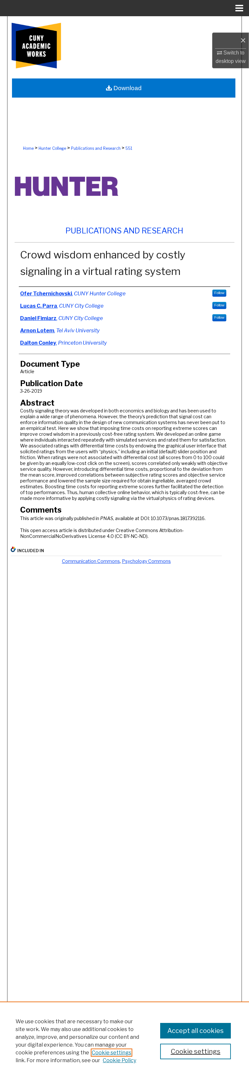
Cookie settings (111, 1053)
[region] (124, 1041)
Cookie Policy (119, 1060)
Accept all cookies (195, 1031)
